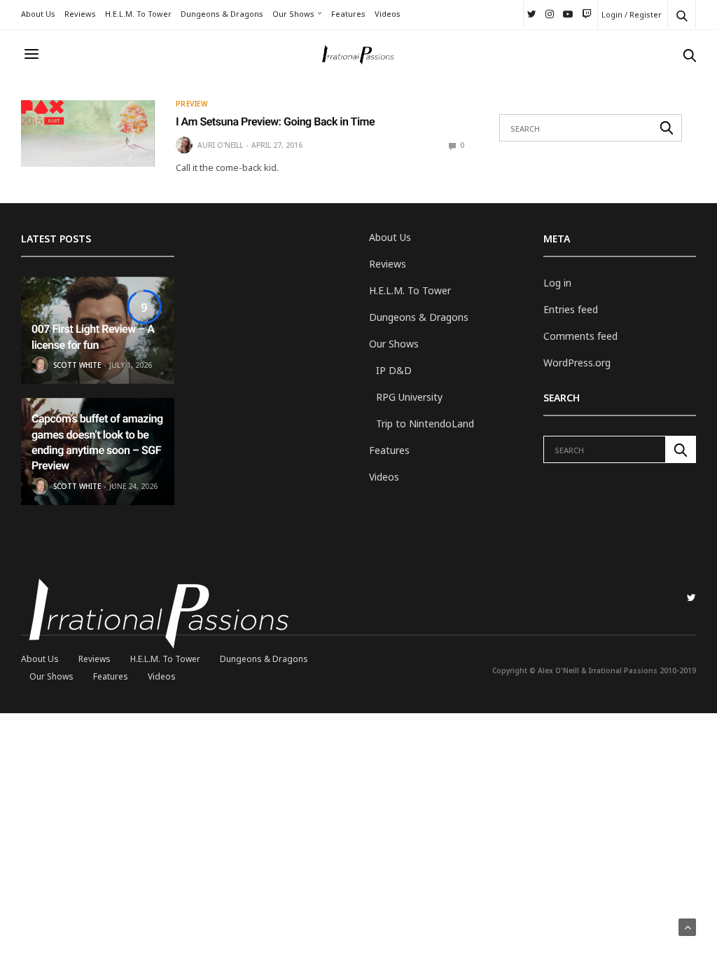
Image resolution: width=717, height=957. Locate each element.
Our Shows (293, 13)
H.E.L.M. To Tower (138, 13)
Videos (388, 13)
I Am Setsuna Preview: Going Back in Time (275, 121)
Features (348, 13)
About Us (38, 13)
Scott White (77, 365)
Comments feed (580, 336)
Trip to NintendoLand (425, 423)
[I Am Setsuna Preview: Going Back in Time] (88, 133)
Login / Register (631, 14)
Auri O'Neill (220, 145)
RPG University (409, 397)
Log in (557, 282)
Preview (192, 103)
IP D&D (394, 370)
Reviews (80, 13)
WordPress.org (577, 362)
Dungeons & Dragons (222, 13)
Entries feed (570, 309)
